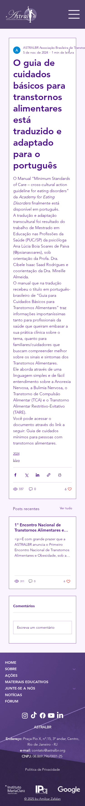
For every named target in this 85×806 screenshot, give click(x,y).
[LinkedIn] (60, 715)
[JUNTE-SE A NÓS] (74, 688)
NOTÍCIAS (13, 695)
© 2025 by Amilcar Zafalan (42, 799)
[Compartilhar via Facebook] (15, 475)
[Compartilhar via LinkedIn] (37, 475)
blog (16, 460)
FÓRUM (11, 701)
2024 (16, 454)
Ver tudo (66, 508)
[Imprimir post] (60, 475)
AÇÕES (11, 675)
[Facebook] (42, 715)
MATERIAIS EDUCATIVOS (26, 682)
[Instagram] (25, 715)
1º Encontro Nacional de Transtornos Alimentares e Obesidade (39, 527)
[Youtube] (51, 715)
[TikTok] (34, 715)
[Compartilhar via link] (48, 475)
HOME (10, 662)
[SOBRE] (74, 669)
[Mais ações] (69, 50)
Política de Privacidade (42, 769)
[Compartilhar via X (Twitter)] (26, 475)
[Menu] (74, 14)
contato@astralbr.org (48, 750)
